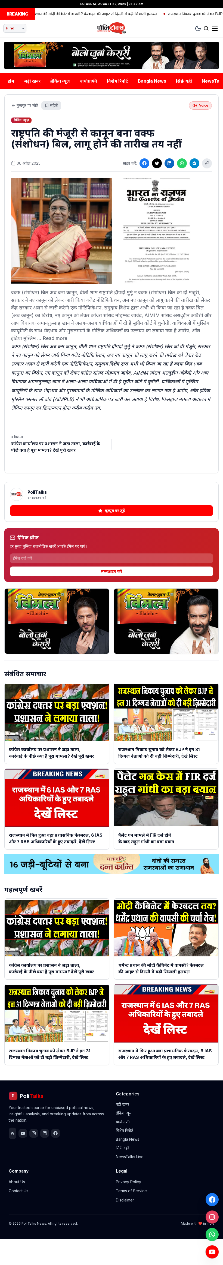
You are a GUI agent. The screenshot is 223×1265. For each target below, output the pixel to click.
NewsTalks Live (130, 1156)
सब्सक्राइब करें (111, 571)
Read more (55, 338)
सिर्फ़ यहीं (184, 81)
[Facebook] (212, 1199)
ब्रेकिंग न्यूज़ (60, 81)
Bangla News (152, 81)
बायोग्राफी (88, 81)
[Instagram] (212, 1217)
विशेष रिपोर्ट (117, 81)
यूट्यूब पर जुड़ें (115, 510)
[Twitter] (157, 163)
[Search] (206, 28)
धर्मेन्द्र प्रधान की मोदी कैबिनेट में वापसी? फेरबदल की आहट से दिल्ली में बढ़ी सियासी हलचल (71, 13)
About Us (17, 1181)
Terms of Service (131, 1190)
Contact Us (18, 1190)
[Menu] (215, 28)
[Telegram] (194, 163)
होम (11, 81)
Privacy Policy (128, 1181)
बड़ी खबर (32, 81)
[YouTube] (212, 1251)
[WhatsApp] (212, 1234)
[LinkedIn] (169, 163)
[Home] (111, 28)
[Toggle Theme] (198, 28)
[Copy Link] (207, 163)
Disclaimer (125, 1200)
